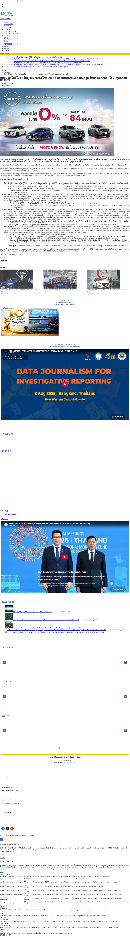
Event (9, 28)
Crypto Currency (13, 33)
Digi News (7, 29)
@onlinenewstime (10, 515)
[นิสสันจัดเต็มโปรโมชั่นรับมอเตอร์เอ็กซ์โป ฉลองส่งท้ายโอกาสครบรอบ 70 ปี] (108, 279)
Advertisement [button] (4, 923)
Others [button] (2, 929)
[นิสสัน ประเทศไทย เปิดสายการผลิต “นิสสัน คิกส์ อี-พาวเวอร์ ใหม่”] (64, 279)
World (6, 41)
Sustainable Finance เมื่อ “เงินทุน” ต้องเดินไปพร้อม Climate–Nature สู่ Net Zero (37, 628)
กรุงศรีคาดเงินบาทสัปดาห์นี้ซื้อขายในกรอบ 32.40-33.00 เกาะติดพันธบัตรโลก (38, 57)
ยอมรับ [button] (12, 852)
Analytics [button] (3, 918)
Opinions (6, 37)
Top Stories (7, 39)
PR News (7, 47)
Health (6, 35)
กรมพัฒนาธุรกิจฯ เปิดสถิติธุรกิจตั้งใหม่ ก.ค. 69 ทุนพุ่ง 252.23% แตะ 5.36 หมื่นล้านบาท (41, 67)
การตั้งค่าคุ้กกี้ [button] (4, 852)
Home (6, 22)
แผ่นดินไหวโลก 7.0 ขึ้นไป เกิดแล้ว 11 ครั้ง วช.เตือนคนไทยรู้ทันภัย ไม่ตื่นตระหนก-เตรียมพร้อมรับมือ (75, 630)
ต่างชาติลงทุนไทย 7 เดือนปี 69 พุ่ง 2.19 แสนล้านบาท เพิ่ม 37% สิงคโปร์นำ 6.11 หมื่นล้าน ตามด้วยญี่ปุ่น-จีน (47, 63)
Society (6, 48)
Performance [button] (4, 912)
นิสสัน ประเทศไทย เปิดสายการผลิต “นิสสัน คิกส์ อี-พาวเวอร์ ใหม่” (62, 289)
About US (8, 813)
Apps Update (12, 31)
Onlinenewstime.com (11, 159)
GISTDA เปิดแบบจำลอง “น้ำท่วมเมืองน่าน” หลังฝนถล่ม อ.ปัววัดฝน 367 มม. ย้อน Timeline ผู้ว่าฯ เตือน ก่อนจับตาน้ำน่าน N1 (52, 61)
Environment (8, 43)
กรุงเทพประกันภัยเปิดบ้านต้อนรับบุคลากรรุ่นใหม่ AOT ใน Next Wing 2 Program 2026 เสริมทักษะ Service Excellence (49, 632)
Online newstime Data (11, 45)
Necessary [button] (3, 871)
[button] (4, 662)
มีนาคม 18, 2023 (9, 84)
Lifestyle (6, 50)
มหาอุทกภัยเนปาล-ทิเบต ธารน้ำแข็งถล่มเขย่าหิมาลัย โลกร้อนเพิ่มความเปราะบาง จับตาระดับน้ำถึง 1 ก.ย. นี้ (46, 620)
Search (21, 1)
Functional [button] (3, 906)
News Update (8, 24)
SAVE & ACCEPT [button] (5, 935)
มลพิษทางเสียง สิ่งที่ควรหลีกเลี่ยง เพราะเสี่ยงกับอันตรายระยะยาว (32, 612)
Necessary (5, 873)
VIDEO (4, 518)
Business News (8, 26)
